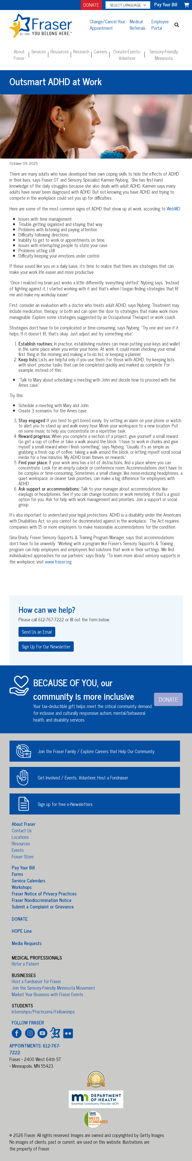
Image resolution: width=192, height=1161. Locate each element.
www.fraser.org (58, 561)
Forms (17, 874)
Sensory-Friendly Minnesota (164, 55)
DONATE (91, 5)
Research (81, 51)
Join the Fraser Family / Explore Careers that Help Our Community (96, 751)
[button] (177, 24)
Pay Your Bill (23, 867)
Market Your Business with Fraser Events (47, 994)
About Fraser (19, 55)
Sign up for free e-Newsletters (65, 804)
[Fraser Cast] (54, 1032)
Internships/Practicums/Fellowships (43, 1011)
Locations (20, 837)
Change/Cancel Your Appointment (107, 25)
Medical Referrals (138, 25)
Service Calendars (28, 880)
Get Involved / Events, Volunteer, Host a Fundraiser (83, 777)
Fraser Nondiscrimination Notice (42, 900)
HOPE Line (22, 931)
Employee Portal (160, 25)
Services (38, 51)
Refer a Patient (25, 963)
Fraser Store (23, 856)
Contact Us (22, 830)
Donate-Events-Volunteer (127, 55)
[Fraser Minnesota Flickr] (67, 1032)
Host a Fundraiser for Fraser (36, 981)
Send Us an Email (37, 631)
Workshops (22, 887)
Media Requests (27, 943)
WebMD (173, 208)
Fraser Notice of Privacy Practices (44, 893)
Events (18, 850)
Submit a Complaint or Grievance (43, 906)
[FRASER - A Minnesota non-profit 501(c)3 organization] (46, 24)
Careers (100, 51)
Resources (59, 51)
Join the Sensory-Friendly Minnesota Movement (53, 987)
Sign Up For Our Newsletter (46, 646)
